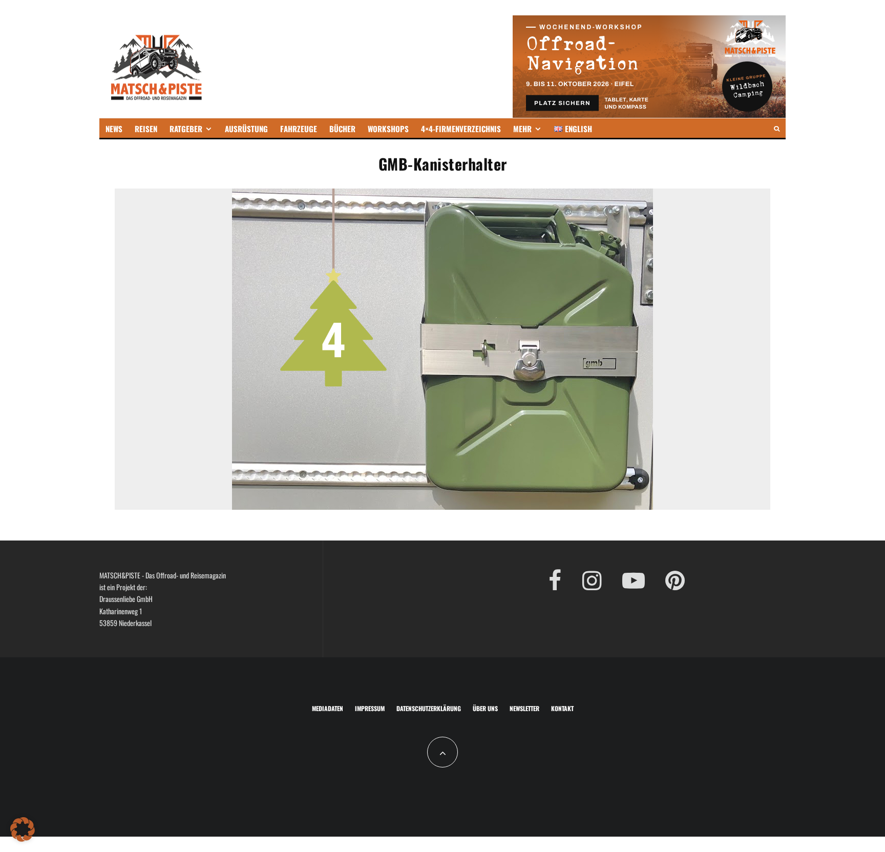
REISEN (146, 128)
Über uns (485, 708)
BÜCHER (342, 128)
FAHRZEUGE (298, 128)
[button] (22, 829)
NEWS (114, 128)
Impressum (370, 708)
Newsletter (524, 708)
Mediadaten (327, 708)
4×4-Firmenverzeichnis (461, 128)
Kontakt (562, 708)
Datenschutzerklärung (428, 708)
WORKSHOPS (388, 128)
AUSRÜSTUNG (246, 128)
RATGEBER (186, 128)
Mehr (522, 128)
